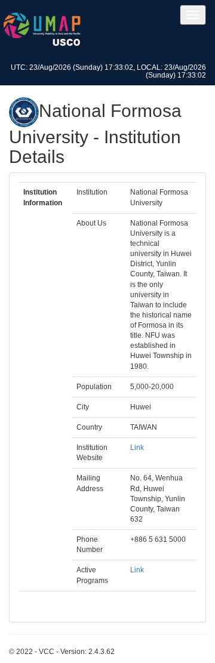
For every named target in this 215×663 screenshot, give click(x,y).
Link (137, 447)
